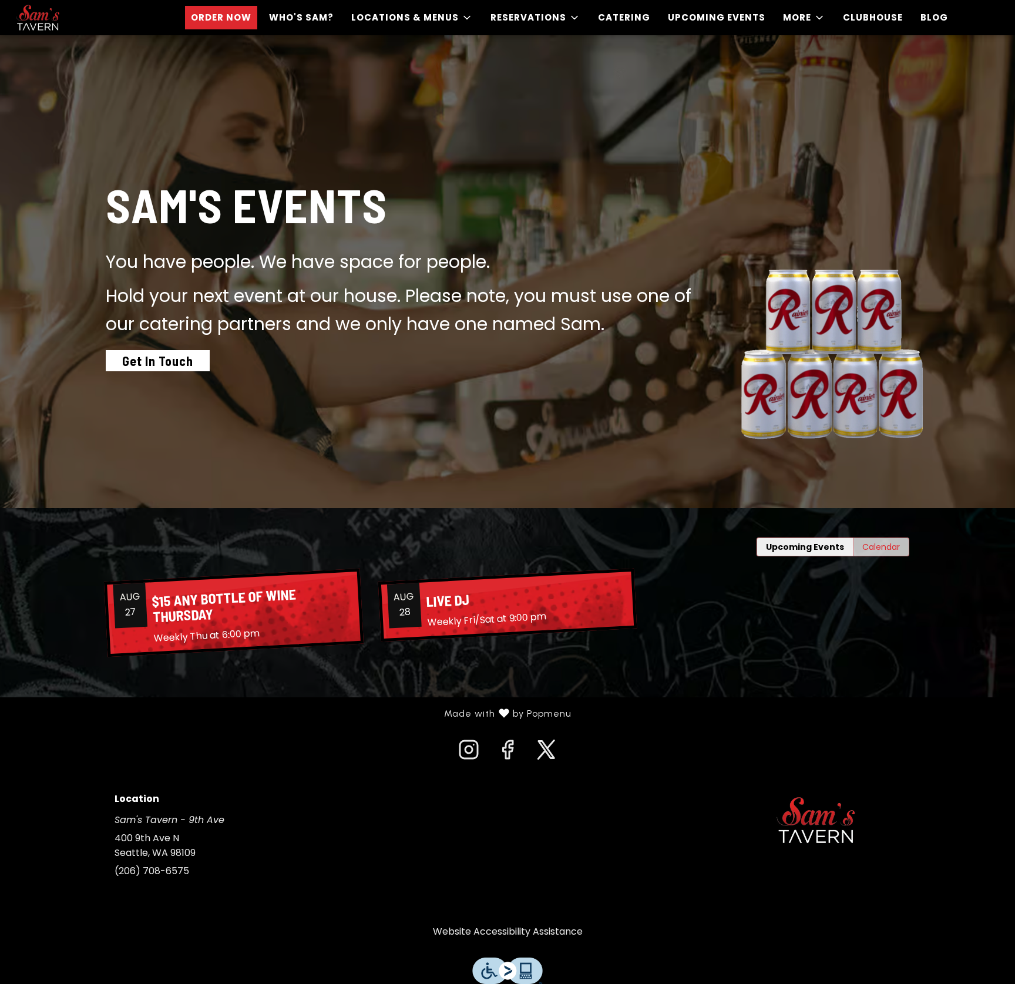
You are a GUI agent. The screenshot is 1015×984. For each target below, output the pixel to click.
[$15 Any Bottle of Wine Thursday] (234, 613)
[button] (412, 17)
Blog (934, 17)
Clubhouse (873, 17)
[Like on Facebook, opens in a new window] (507, 753)
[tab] (805, 547)
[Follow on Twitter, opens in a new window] (546, 753)
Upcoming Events (716, 17)
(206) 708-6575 (152, 871)
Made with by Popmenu (290, 713)
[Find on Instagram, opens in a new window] (468, 753)
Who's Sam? (301, 17)
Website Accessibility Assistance (508, 931)
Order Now (221, 17)
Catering (624, 17)
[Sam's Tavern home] (62, 17)
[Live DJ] (507, 605)
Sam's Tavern (816, 820)
